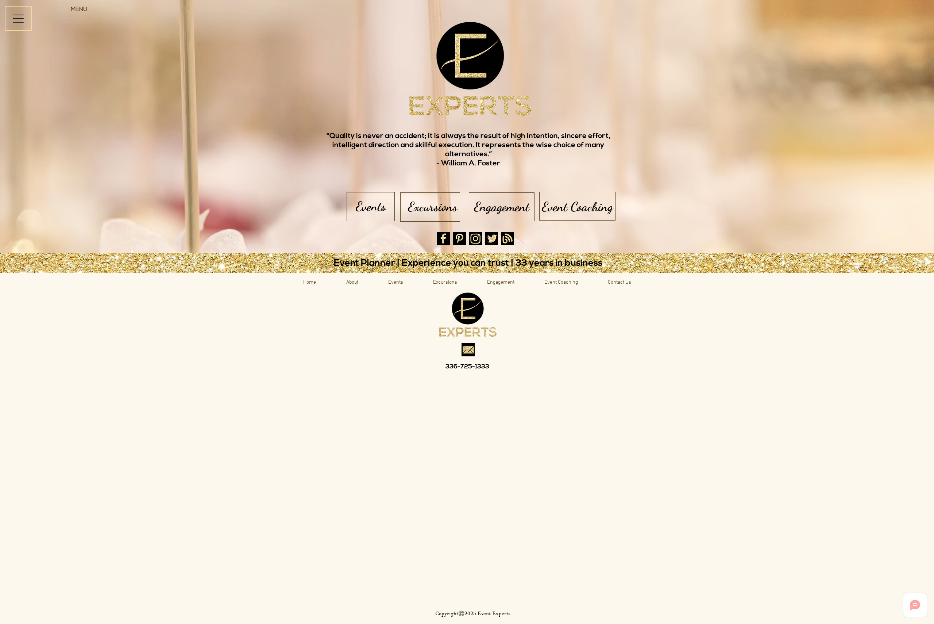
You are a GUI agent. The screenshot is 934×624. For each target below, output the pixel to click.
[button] (79, 10)
